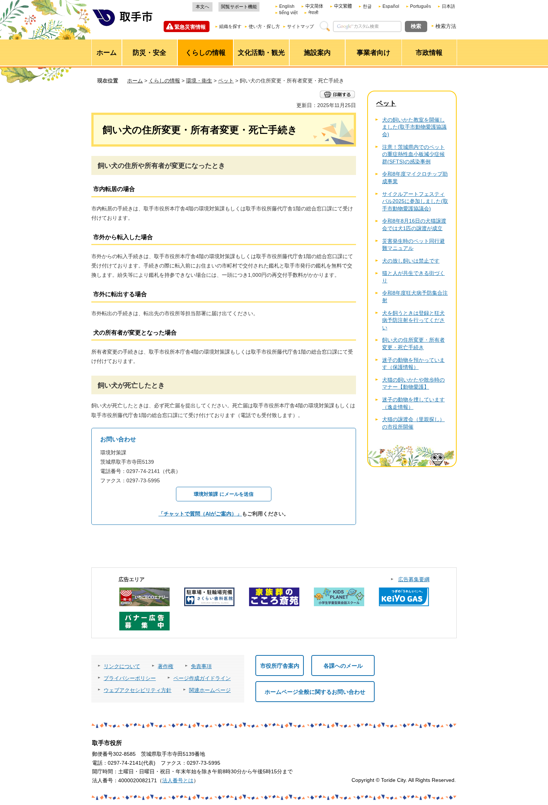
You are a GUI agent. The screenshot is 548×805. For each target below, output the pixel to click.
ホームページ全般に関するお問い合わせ (315, 692)
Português (420, 6)
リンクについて (122, 666)
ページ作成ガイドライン (202, 678)
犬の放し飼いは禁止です (411, 261)
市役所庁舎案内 (279, 666)
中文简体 (314, 6)
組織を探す (230, 26)
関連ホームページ (210, 690)
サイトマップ (300, 26)
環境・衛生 (199, 81)
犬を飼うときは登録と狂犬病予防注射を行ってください (413, 320)
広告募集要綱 (413, 579)
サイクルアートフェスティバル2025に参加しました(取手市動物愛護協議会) (415, 201)
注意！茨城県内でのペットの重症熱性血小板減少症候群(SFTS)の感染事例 (413, 154)
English (287, 6)
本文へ (202, 6)
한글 (367, 6)
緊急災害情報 (190, 27)
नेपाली (313, 12)
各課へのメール (343, 666)
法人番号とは (177, 780)
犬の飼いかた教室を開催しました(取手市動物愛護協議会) (414, 127)
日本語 (448, 6)
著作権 (165, 666)
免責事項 (201, 666)
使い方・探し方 (264, 26)
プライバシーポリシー (130, 678)
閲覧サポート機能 (239, 6)
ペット (226, 81)
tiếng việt (288, 12)
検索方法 (445, 26)
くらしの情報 (164, 81)
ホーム (135, 81)
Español (390, 6)
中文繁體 (343, 6)
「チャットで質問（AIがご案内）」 (200, 514)
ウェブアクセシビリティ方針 (137, 690)
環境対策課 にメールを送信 (223, 494)
